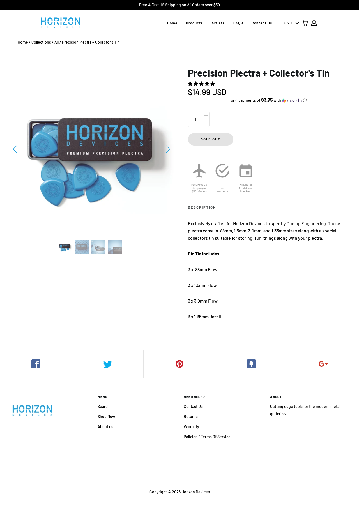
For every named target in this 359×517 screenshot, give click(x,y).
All (56, 42)
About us (105, 426)
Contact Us (262, 23)
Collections (41, 42)
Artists (218, 23)
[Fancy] (251, 364)
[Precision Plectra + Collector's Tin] (65, 247)
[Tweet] (108, 364)
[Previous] (17, 149)
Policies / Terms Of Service (207, 436)
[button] (202, 83)
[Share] (36, 364)
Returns (191, 416)
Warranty (191, 426)
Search (104, 406)
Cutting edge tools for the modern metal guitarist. (305, 410)
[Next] (165, 149)
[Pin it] (179, 364)
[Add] (323, 364)
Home (172, 23)
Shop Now (106, 416)
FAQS (238, 23)
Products (194, 23)
